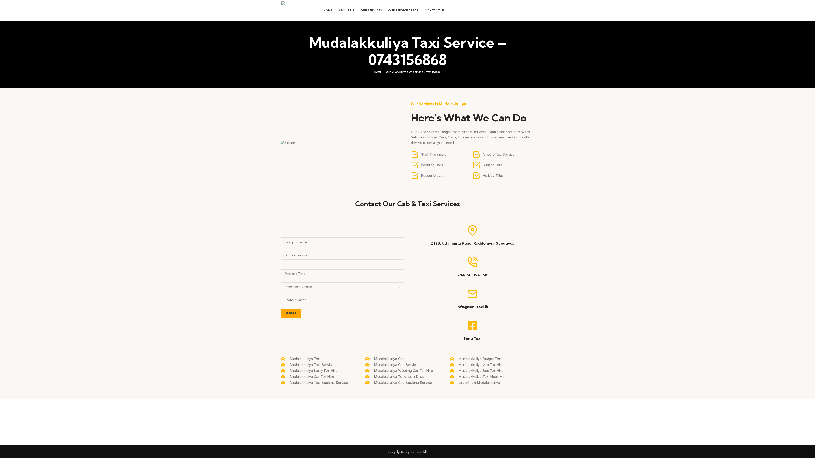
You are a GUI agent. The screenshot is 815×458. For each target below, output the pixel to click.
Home (378, 72)
